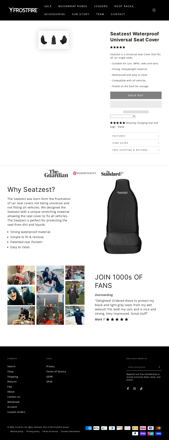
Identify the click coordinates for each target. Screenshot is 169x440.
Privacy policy (33, 431)
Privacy (50, 366)
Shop (10, 371)
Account (12, 406)
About (11, 391)
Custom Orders (16, 412)
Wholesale (13, 401)
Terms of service (50, 431)
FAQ (9, 386)
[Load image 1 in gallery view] (43, 39)
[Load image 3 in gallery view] (63, 39)
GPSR (49, 381)
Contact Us (13, 396)
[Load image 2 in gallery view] (53, 39)
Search (11, 366)
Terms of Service (56, 371)
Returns (12, 381)
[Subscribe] (160, 367)
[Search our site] (154, 10)
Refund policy (16, 431)
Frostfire (19, 427)
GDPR (49, 376)
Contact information (70, 431)
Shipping (12, 376)
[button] (118, 47)
